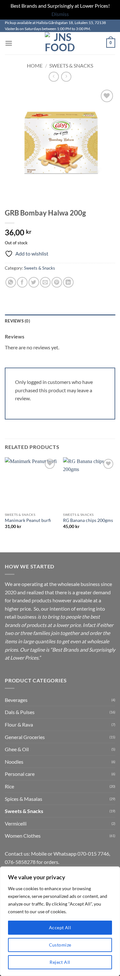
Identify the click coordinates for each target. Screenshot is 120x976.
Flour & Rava (19, 724)
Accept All (60, 927)
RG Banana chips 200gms (88, 520)
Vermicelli (16, 823)
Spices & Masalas (23, 799)
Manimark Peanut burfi (28, 520)
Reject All (60, 962)
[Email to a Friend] (45, 282)
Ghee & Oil (17, 749)
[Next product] (54, 77)
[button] (8, 43)
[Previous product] (66, 77)
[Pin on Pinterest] (57, 282)
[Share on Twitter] (33, 282)
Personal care (20, 774)
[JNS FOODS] (60, 43)
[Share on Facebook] (22, 282)
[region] (60, 921)
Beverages (16, 700)
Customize (60, 945)
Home (35, 65)
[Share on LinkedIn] (68, 282)
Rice (9, 786)
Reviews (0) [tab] (17, 320)
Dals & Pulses (20, 712)
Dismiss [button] (60, 14)
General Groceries (25, 737)
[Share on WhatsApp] (10, 282)
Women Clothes (23, 836)
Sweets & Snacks (71, 65)
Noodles (14, 762)
